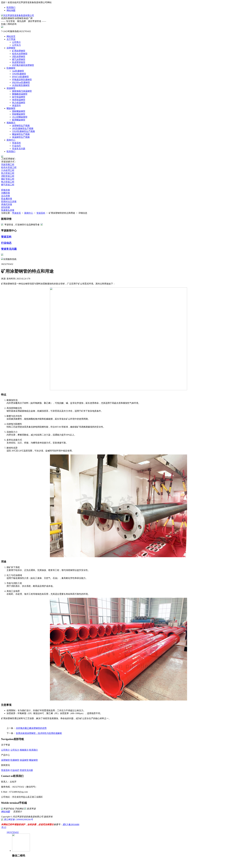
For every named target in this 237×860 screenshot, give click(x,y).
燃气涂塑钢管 (18, 59)
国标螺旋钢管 (18, 111)
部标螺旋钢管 (18, 114)
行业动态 (16, 146)
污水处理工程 (7, 170)
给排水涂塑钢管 (19, 53)
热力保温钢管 (18, 102)
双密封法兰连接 (8, 201)
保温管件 (16, 105)
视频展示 (11, 123)
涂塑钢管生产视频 (21, 125)
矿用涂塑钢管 (18, 51)
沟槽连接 (5, 193)
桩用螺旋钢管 (18, 120)
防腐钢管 (11, 68)
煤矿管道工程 (7, 179)
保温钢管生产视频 (21, 137)
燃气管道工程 (7, 184)
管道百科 (16, 143)
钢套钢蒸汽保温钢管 (22, 91)
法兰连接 (5, 196)
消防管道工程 (7, 176)
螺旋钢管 (11, 108)
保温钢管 (11, 88)
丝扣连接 (5, 207)
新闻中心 (11, 140)
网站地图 (11, 10)
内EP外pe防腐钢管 (21, 82)
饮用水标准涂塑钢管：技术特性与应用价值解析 (39, 733)
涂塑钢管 (11, 48)
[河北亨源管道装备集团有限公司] (17, 15)
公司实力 (16, 45)
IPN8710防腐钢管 (20, 76)
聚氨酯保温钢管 (19, 94)
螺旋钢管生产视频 (21, 134)
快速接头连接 (7, 210)
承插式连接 (6, 204)
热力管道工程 (7, 173)
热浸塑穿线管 (18, 62)
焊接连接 (5, 190)
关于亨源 (11, 39)
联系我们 (11, 7)
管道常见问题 (18, 148)
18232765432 (13, 832)
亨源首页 (16, 213)
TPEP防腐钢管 (19, 74)
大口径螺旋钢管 (19, 117)
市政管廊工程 (7, 164)
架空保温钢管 (18, 97)
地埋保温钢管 (18, 100)
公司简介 (16, 42)
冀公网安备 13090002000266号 (18, 819)
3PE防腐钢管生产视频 (22, 128)
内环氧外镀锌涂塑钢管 (23, 65)
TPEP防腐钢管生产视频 (23, 131)
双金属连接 (6, 198)
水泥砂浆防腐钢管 (21, 85)
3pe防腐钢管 (18, 71)
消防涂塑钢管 (18, 56)
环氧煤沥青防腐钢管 (22, 79)
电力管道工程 (7, 182)
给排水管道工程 (8, 167)
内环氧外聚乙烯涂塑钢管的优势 (31, 728)
